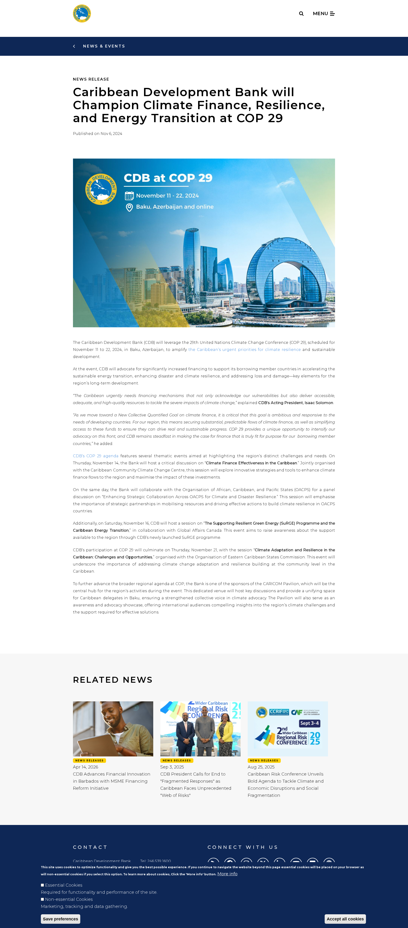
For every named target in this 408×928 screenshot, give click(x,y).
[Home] (82, 13)
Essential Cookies (63, 885)
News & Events (103, 46)
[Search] (301, 13)
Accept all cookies (345, 919)
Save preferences (60, 919)
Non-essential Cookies (69, 899)
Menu (321, 13)
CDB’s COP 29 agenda (96, 456)
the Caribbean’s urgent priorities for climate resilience (244, 349)
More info (227, 873)
